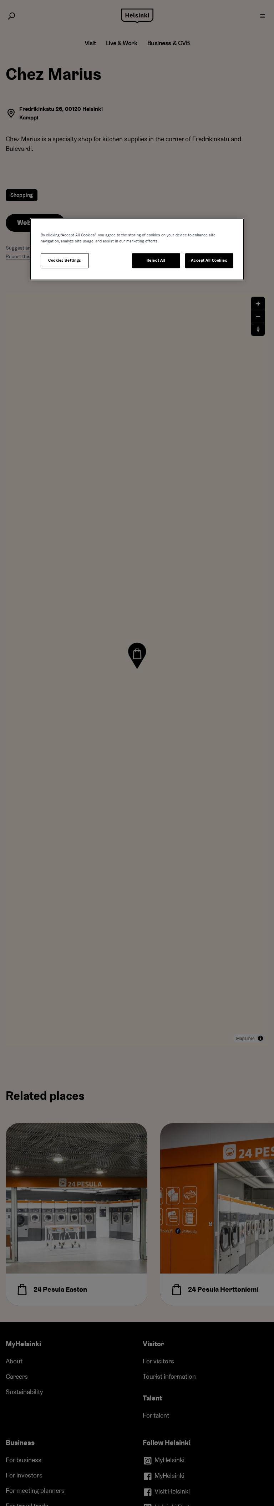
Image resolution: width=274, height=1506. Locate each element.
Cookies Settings (64, 260)
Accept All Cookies (209, 260)
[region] (137, 249)
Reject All (156, 260)
